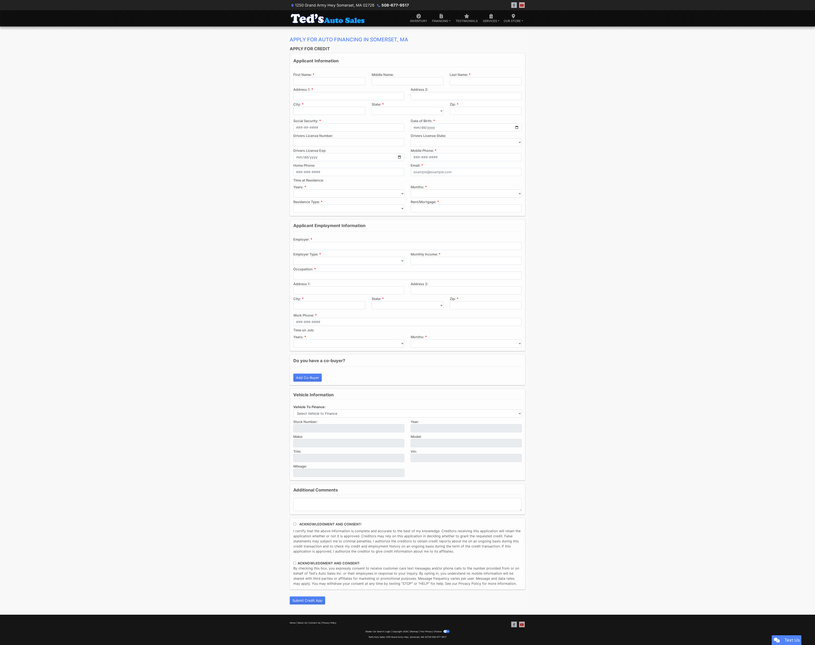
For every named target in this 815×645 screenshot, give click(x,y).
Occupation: (303, 269)
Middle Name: (383, 75)
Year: (415, 422)
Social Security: (305, 121)
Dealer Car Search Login (377, 631)
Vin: (414, 451)
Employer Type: (305, 254)
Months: (417, 187)
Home (293, 622)
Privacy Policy (469, 583)
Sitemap (414, 631)
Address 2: (419, 89)
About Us (302, 622)
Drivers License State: (428, 136)
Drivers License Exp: (309, 150)
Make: (298, 436)
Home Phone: (304, 165)
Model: (416, 436)
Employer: (301, 239)
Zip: (453, 104)
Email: (415, 165)
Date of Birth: (421, 121)
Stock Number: (305, 422)
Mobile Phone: (422, 150)
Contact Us (314, 622)
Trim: (297, 451)
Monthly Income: (424, 254)
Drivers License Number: (313, 136)
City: (297, 104)
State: (376, 104)
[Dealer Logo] (328, 18)
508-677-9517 (395, 5)
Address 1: (302, 89)
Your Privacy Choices (431, 631)
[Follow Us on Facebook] (514, 5)
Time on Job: (303, 330)
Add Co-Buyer (307, 378)
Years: (298, 187)
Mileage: (300, 466)
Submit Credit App (307, 600)
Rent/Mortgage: (423, 202)
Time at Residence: (308, 180)
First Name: (302, 75)
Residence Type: (306, 202)
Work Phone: (303, 315)
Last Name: (459, 75)
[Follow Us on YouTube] (522, 5)
